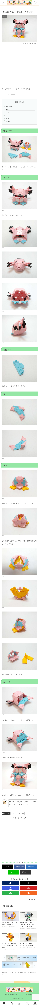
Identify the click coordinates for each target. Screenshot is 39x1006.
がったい (8, 121)
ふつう (22, 813)
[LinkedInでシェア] (19, 703)
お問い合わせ (29, 994)
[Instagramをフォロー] (10, 888)
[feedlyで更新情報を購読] (10, 893)
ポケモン (6, 813)
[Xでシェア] (6, 692)
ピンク (15, 813)
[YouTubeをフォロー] (28, 888)
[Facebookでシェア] (6, 698)
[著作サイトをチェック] (10, 883)
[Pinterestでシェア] (11, 703)
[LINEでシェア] (32, 698)
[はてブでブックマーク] (24, 698)
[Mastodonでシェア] (15, 692)
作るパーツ (9, 106)
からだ (8, 118)
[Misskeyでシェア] (32, 692)
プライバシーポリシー (10, 994)
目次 (16, 102)
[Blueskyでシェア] (24, 692)
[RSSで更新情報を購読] (28, 893)
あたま (8, 109)
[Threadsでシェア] (15, 698)
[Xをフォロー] (28, 883)
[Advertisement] (19, 65)
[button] (25, 872)
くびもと (8, 112)
